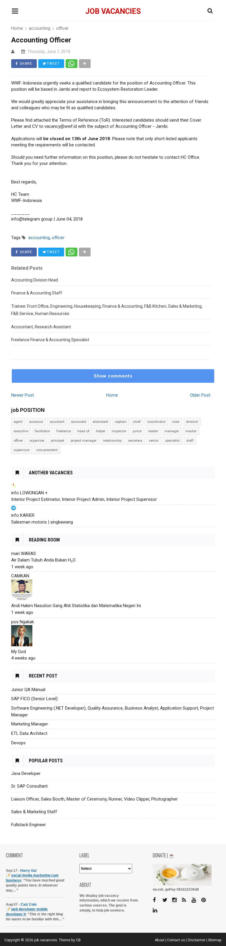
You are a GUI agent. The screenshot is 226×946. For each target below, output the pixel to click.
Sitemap (215, 940)
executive (21, 431)
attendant (100, 422)
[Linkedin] (157, 910)
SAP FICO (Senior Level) (34, 698)
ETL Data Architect (29, 733)
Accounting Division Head (34, 280)
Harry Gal (28, 871)
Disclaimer (196, 940)
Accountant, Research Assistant (41, 326)
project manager (84, 440)
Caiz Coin (28, 904)
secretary (135, 440)
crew (176, 422)
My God (18, 651)
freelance (63, 431)
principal (57, 440)
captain (121, 422)
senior (154, 440)
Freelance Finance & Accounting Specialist (50, 339)
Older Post (200, 395)
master (191, 431)
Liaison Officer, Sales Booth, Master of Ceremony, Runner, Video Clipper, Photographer (94, 799)
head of (83, 431)
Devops (18, 742)
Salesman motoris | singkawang (42, 522)
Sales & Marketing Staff (34, 811)
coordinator (156, 422)
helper (100, 431)
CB (78, 940)
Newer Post (22, 395)
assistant (57, 422)
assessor (36, 422)
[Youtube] (196, 900)
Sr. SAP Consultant (29, 786)
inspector (119, 431)
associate (78, 422)
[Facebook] (157, 900)
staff (190, 440)
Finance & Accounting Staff (36, 293)
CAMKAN (20, 576)
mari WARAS (23, 553)
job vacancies (113, 11)
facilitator (42, 431)
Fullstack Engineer (28, 824)
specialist (172, 440)
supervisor (22, 450)
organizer (36, 440)
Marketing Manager (29, 724)
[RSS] (186, 900)
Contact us (176, 940)
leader (153, 431)
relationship (112, 440)
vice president (47, 450)
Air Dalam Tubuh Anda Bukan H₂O (43, 560)
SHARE (25, 64)
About (159, 940)
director (192, 422)
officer (18, 440)
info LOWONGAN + (29, 493)
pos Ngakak (22, 621)
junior (137, 431)
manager (171, 431)
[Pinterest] (205, 900)
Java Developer (26, 773)
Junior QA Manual (28, 689)
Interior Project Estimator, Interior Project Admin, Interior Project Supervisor (84, 499)
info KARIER (22, 515)
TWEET (53, 64)
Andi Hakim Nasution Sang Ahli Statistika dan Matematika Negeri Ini (76, 605)
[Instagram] (176, 900)
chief (137, 422)
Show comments (113, 376)
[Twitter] (166, 900)
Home (112, 395)
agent (18, 422)
